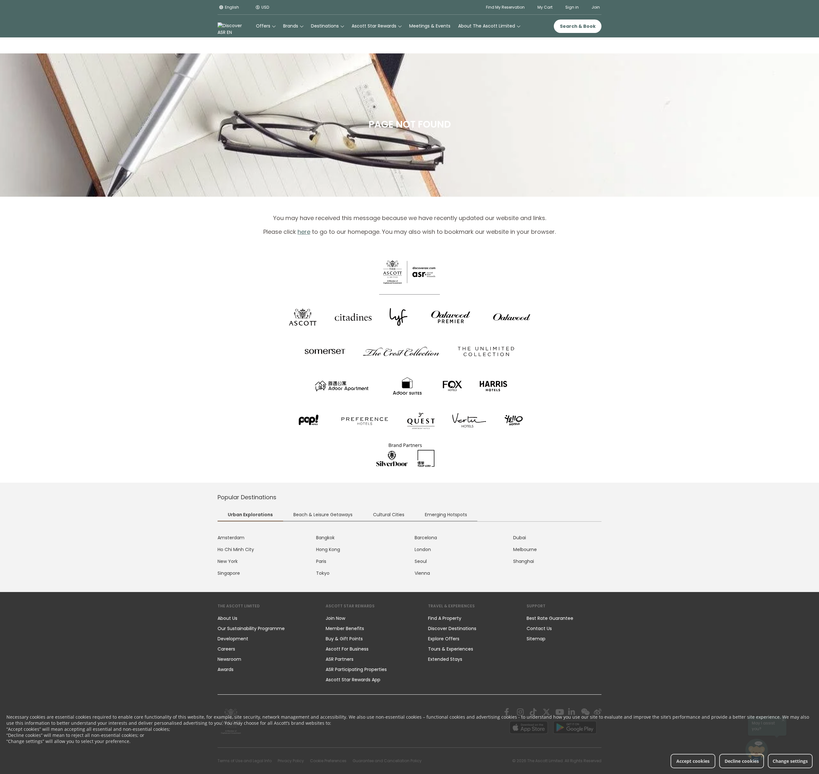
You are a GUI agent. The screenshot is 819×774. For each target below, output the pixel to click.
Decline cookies (742, 761)
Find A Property (444, 618)
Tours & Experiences (451, 649)
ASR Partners (340, 659)
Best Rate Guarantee (550, 618)
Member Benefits (345, 628)
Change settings (790, 761)
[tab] (250, 515)
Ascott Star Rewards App (353, 679)
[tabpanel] (409, 555)
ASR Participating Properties (356, 669)
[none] (265, 618)
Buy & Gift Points (344, 639)
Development (233, 639)
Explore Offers (443, 639)
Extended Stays (445, 659)
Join (596, 7)
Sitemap (536, 639)
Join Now (335, 618)
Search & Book (578, 26)
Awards (226, 669)
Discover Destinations (452, 628)
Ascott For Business (347, 649)
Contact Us (539, 628)
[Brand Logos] (302, 317)
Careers (226, 649)
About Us (227, 618)
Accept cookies (693, 761)
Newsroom (229, 659)
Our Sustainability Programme (251, 628)
